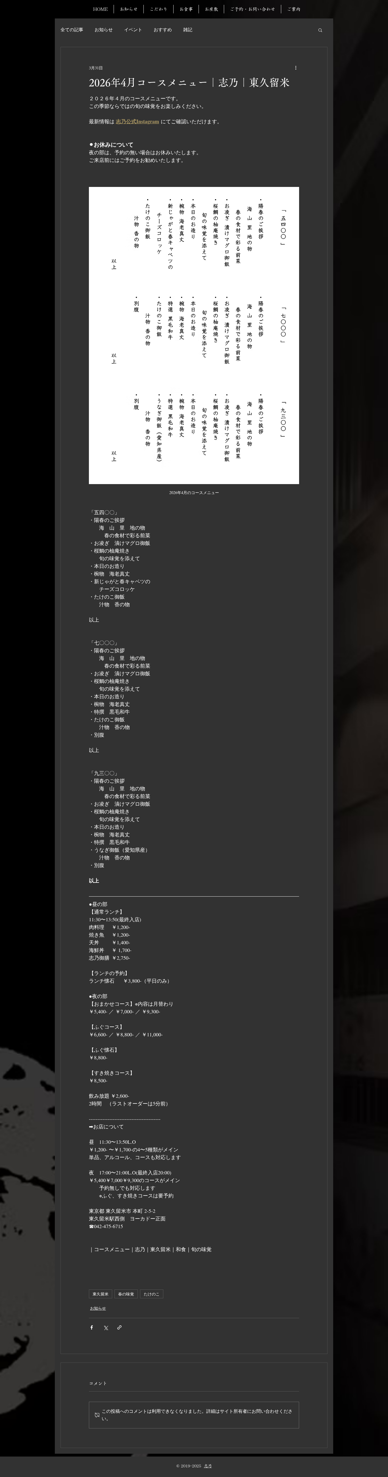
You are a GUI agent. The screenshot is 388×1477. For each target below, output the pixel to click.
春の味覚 (126, 1294)
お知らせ (104, 29)
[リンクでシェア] (119, 1327)
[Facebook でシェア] (91, 1327)
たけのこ (152, 1294)
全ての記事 (72, 29)
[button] (320, 30)
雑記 (187, 29)
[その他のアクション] (295, 67)
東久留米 (101, 1294)
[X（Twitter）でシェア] (105, 1327)
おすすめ (163, 29)
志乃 (208, 1466)
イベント (133, 29)
